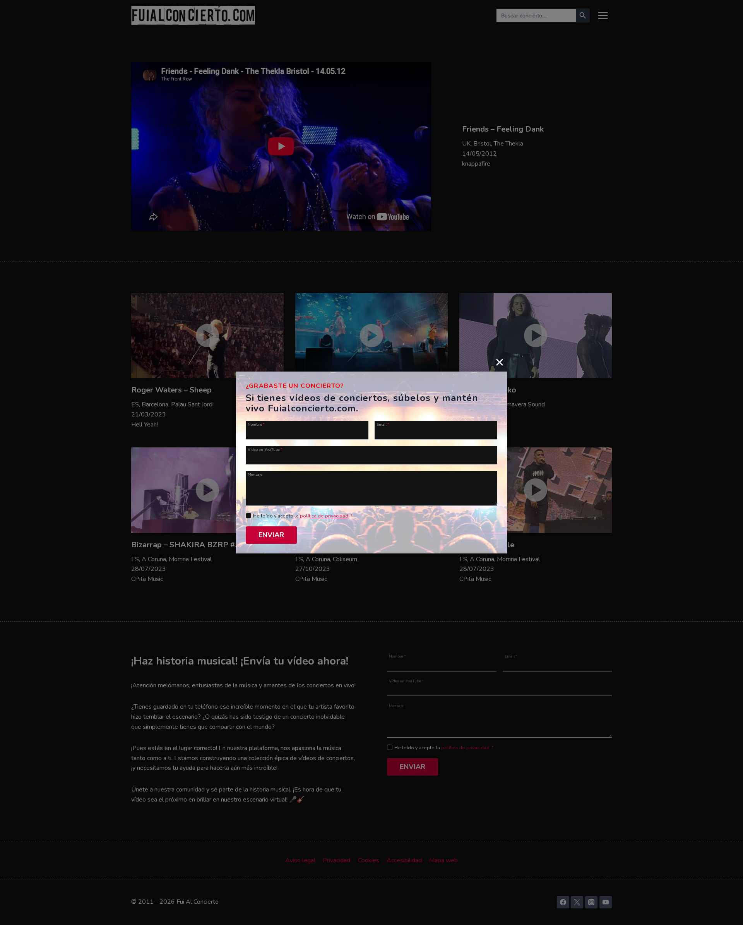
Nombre (256, 424)
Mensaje (255, 474)
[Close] (499, 362)
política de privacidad (324, 516)
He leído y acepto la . (303, 516)
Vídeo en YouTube (265, 449)
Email (383, 424)
